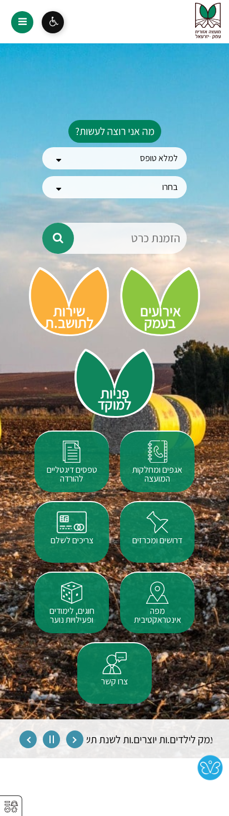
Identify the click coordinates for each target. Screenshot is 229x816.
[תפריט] (22, 22)
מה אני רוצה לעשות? (115, 131)
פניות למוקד (114, 399)
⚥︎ (11, 807)
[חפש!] (58, 238)
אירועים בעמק (160, 317)
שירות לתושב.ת (69, 317)
